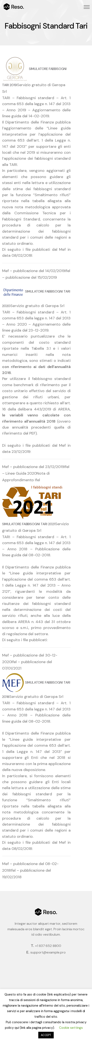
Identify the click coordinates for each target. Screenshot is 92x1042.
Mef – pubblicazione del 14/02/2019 (33, 270)
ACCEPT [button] (46, 1035)
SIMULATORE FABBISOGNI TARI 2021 (28, 524)
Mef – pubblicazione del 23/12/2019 (33, 466)
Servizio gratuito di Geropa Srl (37, 305)
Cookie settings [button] (71, 1028)
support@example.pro (47, 952)
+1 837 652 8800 (48, 945)
